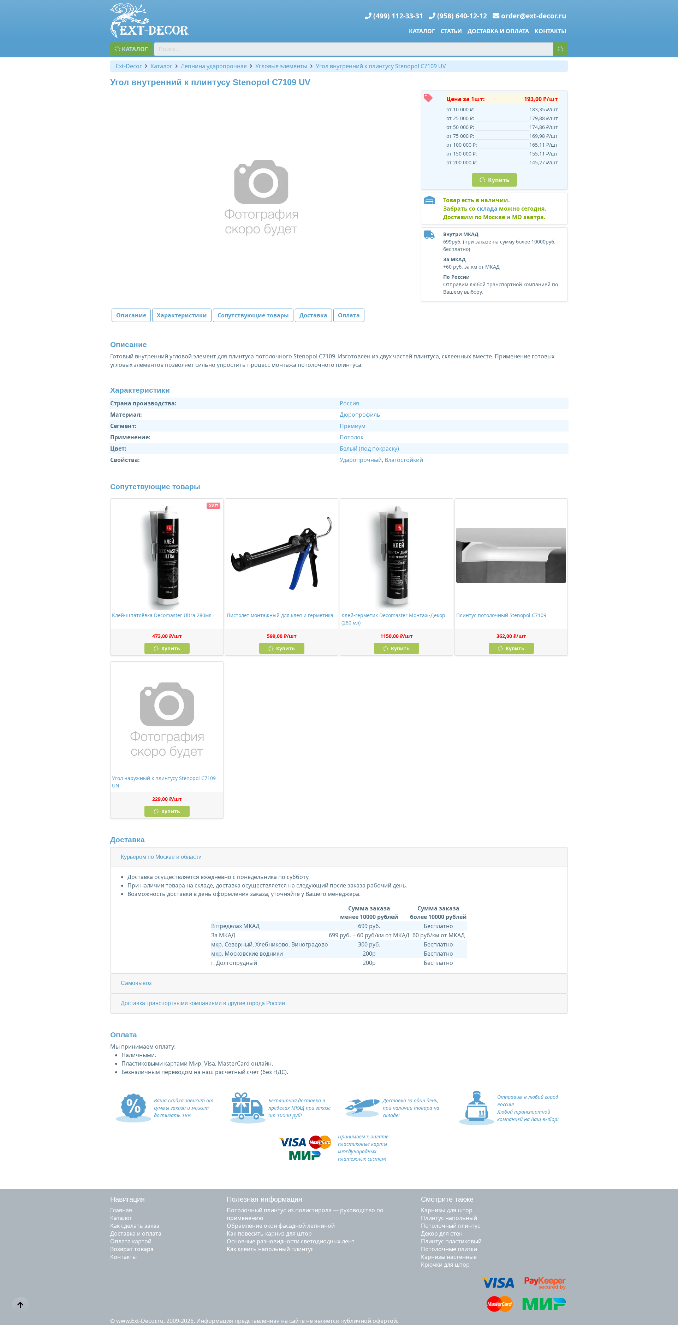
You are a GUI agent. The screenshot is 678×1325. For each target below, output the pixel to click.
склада (487, 208)
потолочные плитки (449, 1249)
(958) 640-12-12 (462, 15)
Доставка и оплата (498, 31)
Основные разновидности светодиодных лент (291, 1241)
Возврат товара (132, 1249)
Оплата (349, 315)
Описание (131, 315)
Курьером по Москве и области (161, 857)
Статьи (451, 31)
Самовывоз (136, 983)
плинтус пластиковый (451, 1241)
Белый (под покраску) (369, 448)
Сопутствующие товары (253, 315)
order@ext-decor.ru (533, 15)
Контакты (550, 31)
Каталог (422, 31)
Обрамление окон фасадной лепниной (281, 1226)
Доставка (313, 315)
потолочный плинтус (450, 1226)
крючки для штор (445, 1264)
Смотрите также (447, 1199)
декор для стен (442, 1233)
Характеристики (182, 315)
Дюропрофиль (360, 414)
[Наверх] (20, 1305)
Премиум (352, 426)
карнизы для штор (446, 1210)
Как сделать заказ (134, 1226)
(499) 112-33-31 (398, 15)
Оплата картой (130, 1241)
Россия (349, 403)
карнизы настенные (449, 1257)
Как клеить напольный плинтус (270, 1249)
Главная (121, 1210)
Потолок (351, 437)
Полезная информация (264, 1199)
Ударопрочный (361, 460)
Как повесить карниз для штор (269, 1233)
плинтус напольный (449, 1218)
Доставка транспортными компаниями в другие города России (203, 1003)
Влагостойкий (404, 460)
